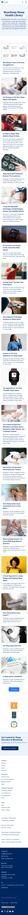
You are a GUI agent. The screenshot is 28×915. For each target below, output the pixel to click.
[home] (4, 2)
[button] (26, 2)
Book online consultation (10, 748)
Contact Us (4, 851)
